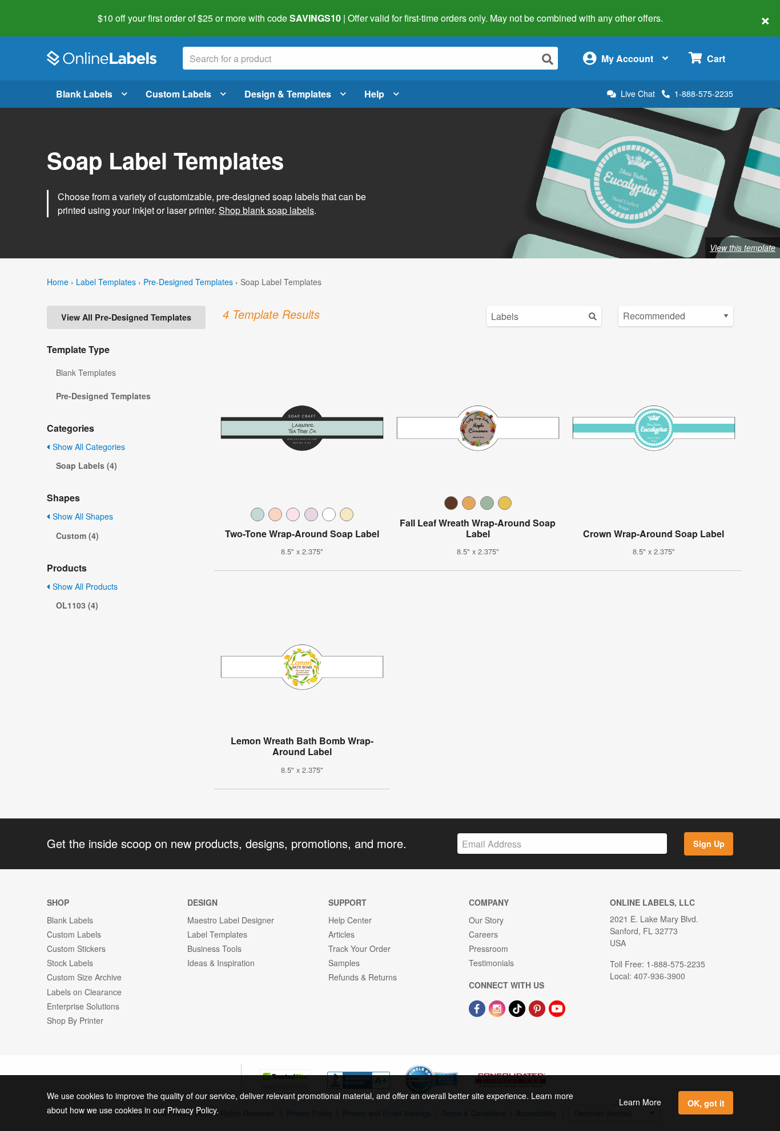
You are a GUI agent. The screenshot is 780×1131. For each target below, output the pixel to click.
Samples (344, 962)
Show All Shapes (81, 516)
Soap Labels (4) (86, 465)
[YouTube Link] (557, 1007)
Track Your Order (359, 948)
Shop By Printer (75, 1020)
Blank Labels (84, 93)
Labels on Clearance (84, 992)
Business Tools (214, 948)
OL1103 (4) (77, 605)
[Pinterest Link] (538, 1007)
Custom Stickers (76, 948)
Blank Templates (86, 372)
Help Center (350, 920)
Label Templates (106, 281)
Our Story (486, 920)
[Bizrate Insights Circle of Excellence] (454, 1066)
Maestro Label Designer (230, 920)
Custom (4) (77, 535)
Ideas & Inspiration (221, 962)
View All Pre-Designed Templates (126, 317)
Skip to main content (41, 10)
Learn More (640, 1102)
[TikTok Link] (518, 1007)
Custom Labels (178, 93)
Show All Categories (87, 446)
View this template (742, 247)
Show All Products (84, 586)
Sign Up (709, 843)
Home (58, 281)
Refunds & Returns (362, 977)
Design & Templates (287, 93)
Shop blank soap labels (266, 210)
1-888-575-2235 (703, 93)
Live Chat (638, 94)
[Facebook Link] (478, 1007)
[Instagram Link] (498, 1007)
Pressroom (488, 948)
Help (374, 93)
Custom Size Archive (84, 977)
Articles (341, 934)
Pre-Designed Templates (188, 281)
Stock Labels (70, 962)
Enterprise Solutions (83, 1006)
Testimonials (491, 962)
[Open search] (547, 59)
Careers (483, 934)
